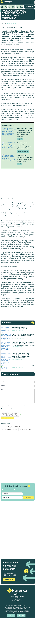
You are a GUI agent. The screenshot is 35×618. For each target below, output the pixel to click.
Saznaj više (21, 615)
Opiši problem (9, 579)
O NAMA (17, 593)
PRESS (17, 597)
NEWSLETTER (17, 594)
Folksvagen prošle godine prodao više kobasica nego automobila (14, 14)
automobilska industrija (10, 429)
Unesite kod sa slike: (7, 409)
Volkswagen (16, 426)
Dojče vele (11, 23)
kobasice (6, 426)
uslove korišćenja (23, 406)
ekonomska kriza (26, 429)
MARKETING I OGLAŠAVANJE (17, 596)
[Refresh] (20, 414)
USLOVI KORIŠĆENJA (17, 600)
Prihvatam (11, 615)
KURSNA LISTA (29, 7)
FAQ (17, 602)
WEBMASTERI (17, 599)
